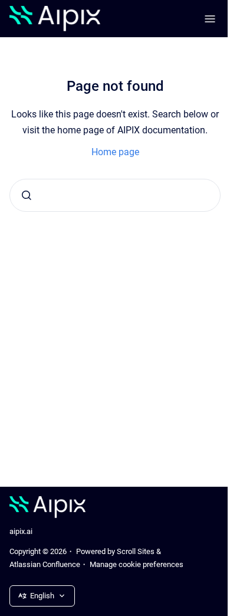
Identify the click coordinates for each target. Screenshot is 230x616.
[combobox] (115, 195)
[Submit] (26, 195)
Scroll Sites (136, 551)
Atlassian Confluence (44, 564)
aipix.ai (20, 531)
